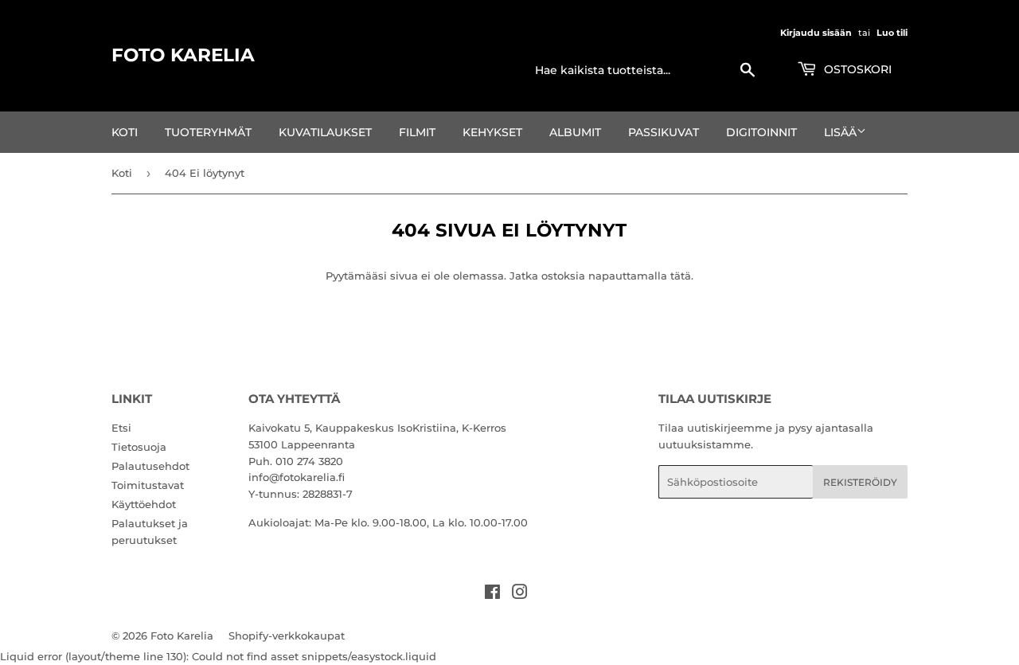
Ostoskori (856, 69)
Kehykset (492, 132)
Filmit (417, 132)
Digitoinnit (761, 132)
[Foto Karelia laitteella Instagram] (520, 594)
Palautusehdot (150, 466)
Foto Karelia (183, 55)
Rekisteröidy (860, 482)
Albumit (575, 132)
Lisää (840, 132)
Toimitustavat (147, 485)
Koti (124, 132)
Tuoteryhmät (208, 132)
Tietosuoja (138, 446)
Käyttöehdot (143, 504)
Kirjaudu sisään (816, 32)
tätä (680, 275)
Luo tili (892, 32)
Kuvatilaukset (325, 132)
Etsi (121, 427)
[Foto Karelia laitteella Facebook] (492, 594)
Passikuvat (663, 132)
